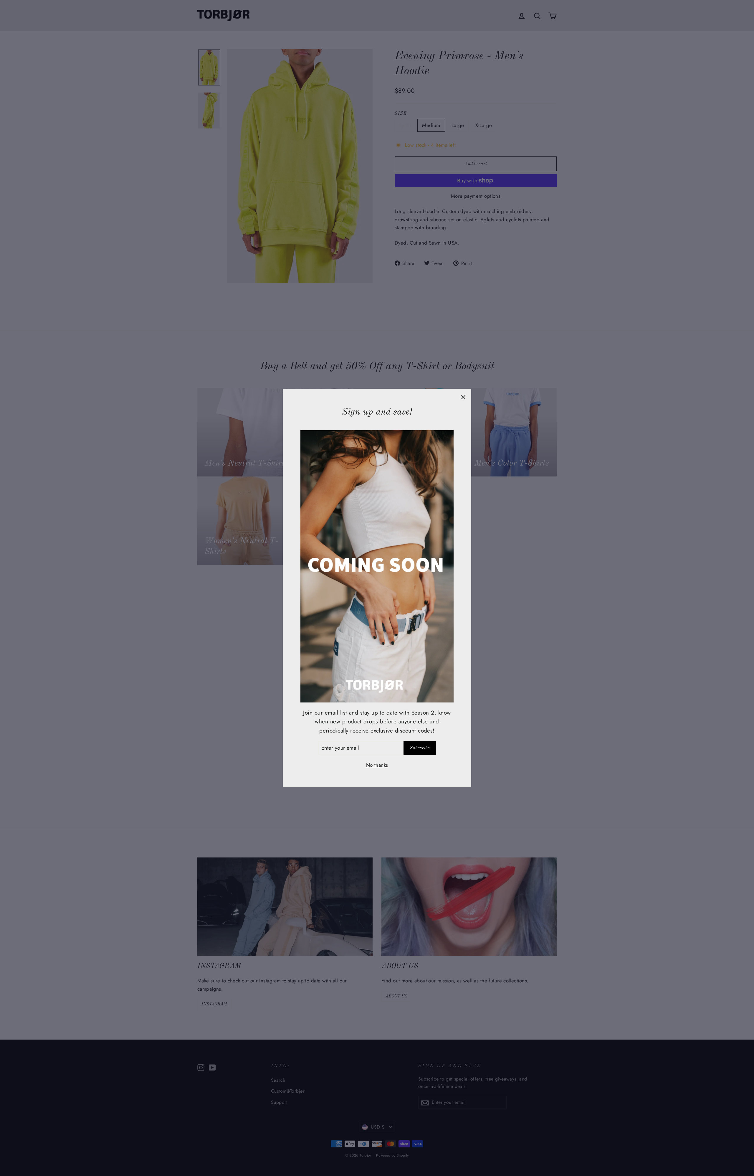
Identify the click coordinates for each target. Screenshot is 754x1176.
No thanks (377, 764)
